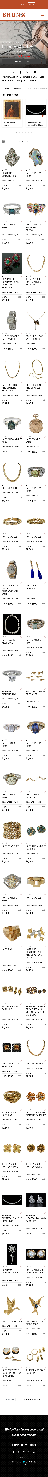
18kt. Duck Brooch (12, 1321)
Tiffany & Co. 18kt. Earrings (10, 1165)
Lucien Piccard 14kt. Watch (10, 337)
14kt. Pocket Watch (33, 440)
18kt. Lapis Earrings (32, 587)
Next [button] (42, 115)
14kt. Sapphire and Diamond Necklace (10, 387)
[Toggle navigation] (42, 15)
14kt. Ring (7, 949)
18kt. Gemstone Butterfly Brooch (34, 227)
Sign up (21, 4)
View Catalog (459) (21, 61)
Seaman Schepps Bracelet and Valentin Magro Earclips (35, 1010)
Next (38, 1399)
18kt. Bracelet (10, 536)
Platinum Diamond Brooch (11, 1271)
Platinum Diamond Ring (9, 174)
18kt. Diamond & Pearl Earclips (35, 1271)
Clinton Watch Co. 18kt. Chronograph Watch (10, 589)
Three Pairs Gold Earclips (35, 1371)
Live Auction (12, 43)
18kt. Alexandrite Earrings (36, 847)
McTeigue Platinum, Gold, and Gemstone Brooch (35, 953)
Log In (31, 4)
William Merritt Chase (9, 124)
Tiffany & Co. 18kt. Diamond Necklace (33, 281)
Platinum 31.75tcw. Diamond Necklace (35, 124)
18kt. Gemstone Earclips (10, 1065)
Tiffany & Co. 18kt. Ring (9, 1113)
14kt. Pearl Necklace (8, 641)
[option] (12, 113)
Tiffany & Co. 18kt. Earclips (34, 1165)
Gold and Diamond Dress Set (36, 693)
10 (35, 1399)
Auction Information (37, 88)
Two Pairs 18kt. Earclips (10, 1008)
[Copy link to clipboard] (13, 72)
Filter (8, 141)
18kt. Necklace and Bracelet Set (34, 387)
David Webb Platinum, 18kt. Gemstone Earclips (10, 283)
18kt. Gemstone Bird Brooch (34, 1322)
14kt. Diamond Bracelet (33, 796)
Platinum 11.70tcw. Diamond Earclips (36, 1218)
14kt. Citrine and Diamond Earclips (36, 1113)
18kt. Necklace (10, 488)
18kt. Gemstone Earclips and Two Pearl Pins (12, 1373)
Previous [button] (5, 115)
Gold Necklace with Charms (34, 337)
